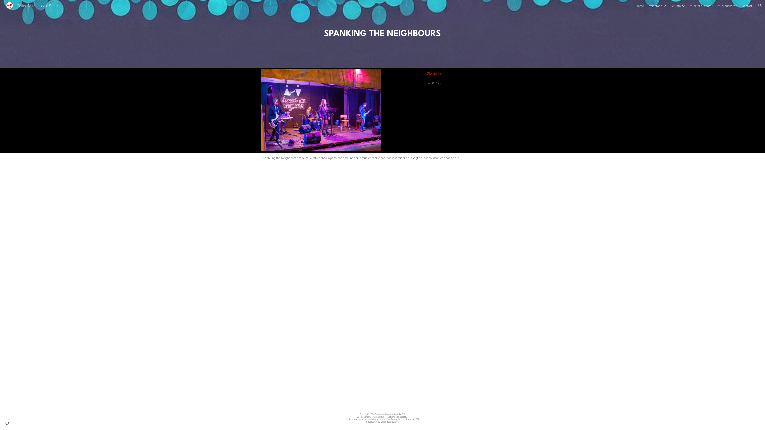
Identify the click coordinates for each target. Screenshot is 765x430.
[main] (382, 34)
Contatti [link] (747, 6)
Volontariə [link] (655, 6)
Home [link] (640, 6)
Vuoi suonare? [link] (727, 6)
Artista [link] (676, 6)
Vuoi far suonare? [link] (701, 6)
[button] (760, 5)
